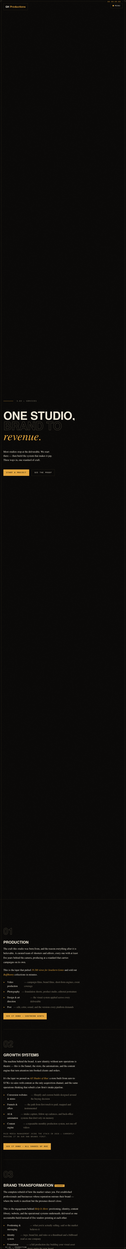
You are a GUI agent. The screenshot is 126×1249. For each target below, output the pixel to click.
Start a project (16, 473)
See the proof (43, 473)
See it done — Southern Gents (25, 1016)
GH (16, 6)
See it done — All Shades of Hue (27, 1146)
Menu (118, 6)
